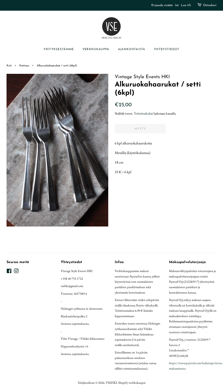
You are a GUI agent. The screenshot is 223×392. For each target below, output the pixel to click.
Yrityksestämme (59, 49)
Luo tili (186, 5)
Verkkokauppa (96, 49)
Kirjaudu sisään (162, 5)
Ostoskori (209, 5)
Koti (9, 65)
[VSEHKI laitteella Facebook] (9, 272)
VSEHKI (111, 382)
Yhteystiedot (166, 49)
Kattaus (24, 65)
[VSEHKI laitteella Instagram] (16, 272)
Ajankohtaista (131, 49)
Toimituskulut (143, 113)
